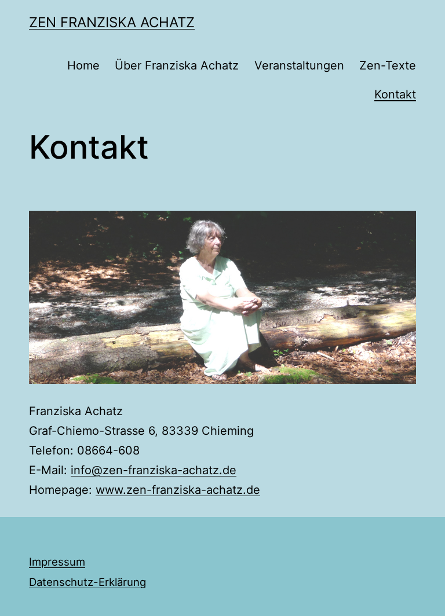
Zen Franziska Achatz (112, 22)
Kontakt (395, 94)
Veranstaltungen (299, 65)
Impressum (57, 561)
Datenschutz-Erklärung (87, 581)
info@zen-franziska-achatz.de (153, 470)
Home (83, 65)
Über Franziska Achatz (177, 65)
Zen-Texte (387, 65)
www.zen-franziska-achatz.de (178, 490)
